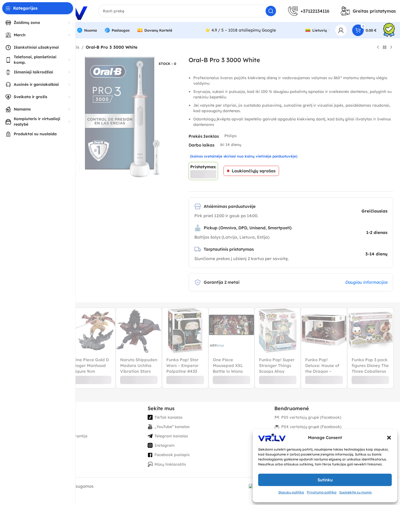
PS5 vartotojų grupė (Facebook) (311, 417)
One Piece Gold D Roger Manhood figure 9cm (91, 365)
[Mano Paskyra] (340, 30)
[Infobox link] (389, 30)
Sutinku (325, 479)
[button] (389, 437)
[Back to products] (384, 47)
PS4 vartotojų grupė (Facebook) (311, 426)
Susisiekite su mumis (355, 492)
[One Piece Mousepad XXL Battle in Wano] (231, 331)
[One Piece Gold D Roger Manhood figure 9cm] (92, 331)
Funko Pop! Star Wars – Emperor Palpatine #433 (182, 365)
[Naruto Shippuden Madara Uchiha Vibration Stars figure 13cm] (139, 331)
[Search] (271, 11)
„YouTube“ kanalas (172, 426)
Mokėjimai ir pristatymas (51, 426)
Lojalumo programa (46, 445)
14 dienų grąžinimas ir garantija (57, 436)
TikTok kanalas (169, 417)
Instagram (165, 445)
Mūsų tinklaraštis (170, 464)
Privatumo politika (321, 492)
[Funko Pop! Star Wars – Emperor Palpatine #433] (185, 331)
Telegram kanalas (171, 436)
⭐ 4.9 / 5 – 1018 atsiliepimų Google (240, 30)
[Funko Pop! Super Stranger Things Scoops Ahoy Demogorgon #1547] (277, 331)
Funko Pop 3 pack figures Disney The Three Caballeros (370, 365)
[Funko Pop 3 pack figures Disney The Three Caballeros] (370, 331)
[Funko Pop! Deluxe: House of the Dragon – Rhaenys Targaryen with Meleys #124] (324, 331)
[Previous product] (378, 47)
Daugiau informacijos (366, 282)
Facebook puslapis (172, 454)
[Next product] (391, 47)
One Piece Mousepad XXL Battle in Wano (228, 365)
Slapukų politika (291, 492)
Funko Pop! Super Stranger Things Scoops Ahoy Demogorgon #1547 (276, 371)
